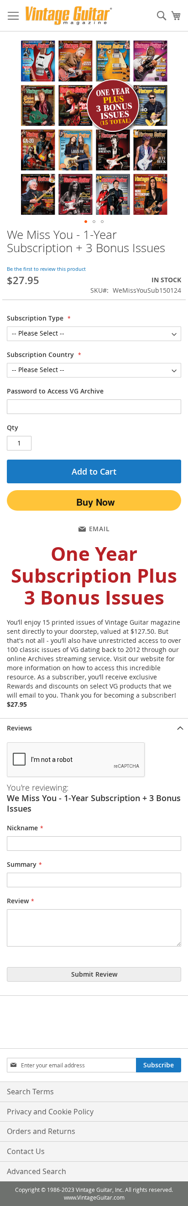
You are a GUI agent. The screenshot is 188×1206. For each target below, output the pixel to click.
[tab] (94, 728)
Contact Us (26, 1151)
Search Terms (30, 1092)
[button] (86, 221)
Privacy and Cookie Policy (50, 1112)
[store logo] (68, 15)
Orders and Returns (41, 1131)
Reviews (19, 728)
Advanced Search (36, 1171)
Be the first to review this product (46, 268)
